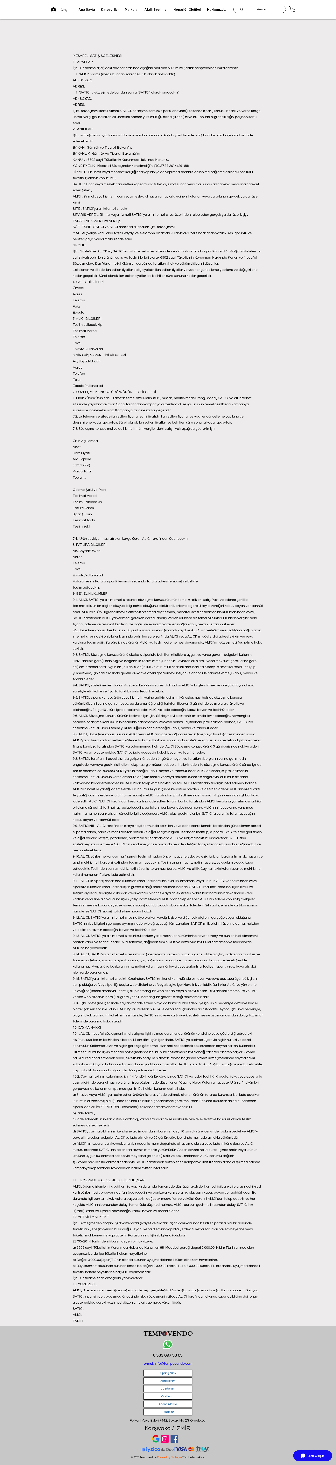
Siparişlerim (168, 1373)
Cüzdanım (168, 1388)
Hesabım (168, 1412)
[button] (132, 10)
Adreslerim (167, 1381)
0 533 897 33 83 (168, 1355)
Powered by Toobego (169, 1457)
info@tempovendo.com (173, 1363)
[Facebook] (174, 1439)
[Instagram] (165, 1439)
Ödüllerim (167, 1396)
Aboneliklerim (168, 1404)
